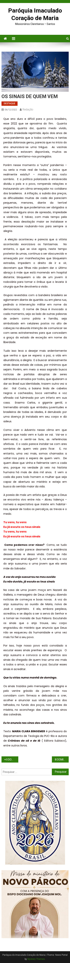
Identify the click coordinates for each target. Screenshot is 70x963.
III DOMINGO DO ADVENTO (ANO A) (62, 759)
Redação (28, 109)
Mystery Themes (36, 959)
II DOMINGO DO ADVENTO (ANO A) (12, 759)
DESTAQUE (9, 103)
